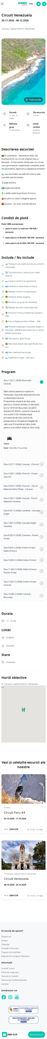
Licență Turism (8, 968)
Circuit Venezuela (16, 879)
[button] (40, 422)
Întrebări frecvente (9, 948)
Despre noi (6, 936)
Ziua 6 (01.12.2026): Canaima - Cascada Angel (22, 512)
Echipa (4, 940)
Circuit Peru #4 (14, 812)
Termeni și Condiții (9, 976)
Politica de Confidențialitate (14, 980)
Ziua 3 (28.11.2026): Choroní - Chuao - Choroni (21, 475)
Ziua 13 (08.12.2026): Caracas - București (18, 596)
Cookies (5, 984)
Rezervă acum (36, 1034)
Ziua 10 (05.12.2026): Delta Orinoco (20, 560)
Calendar (5, 944)
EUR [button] (31, 4)
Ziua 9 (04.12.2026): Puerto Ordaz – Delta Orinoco (20, 549)
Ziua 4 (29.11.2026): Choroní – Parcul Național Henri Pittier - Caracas (21, 487)
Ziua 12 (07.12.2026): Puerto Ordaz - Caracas (20, 583)
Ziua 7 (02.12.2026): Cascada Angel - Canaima (20, 525)
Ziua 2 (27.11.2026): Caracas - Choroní (21, 464)
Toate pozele (35, 99)
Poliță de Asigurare (10, 972)
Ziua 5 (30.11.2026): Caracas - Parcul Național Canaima (20, 500)
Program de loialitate (10, 952)
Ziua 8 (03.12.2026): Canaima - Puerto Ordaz (21, 537)
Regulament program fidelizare (15, 956)
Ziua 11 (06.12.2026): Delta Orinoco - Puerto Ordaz (21, 571)
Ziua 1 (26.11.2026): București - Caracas (18, 382)
